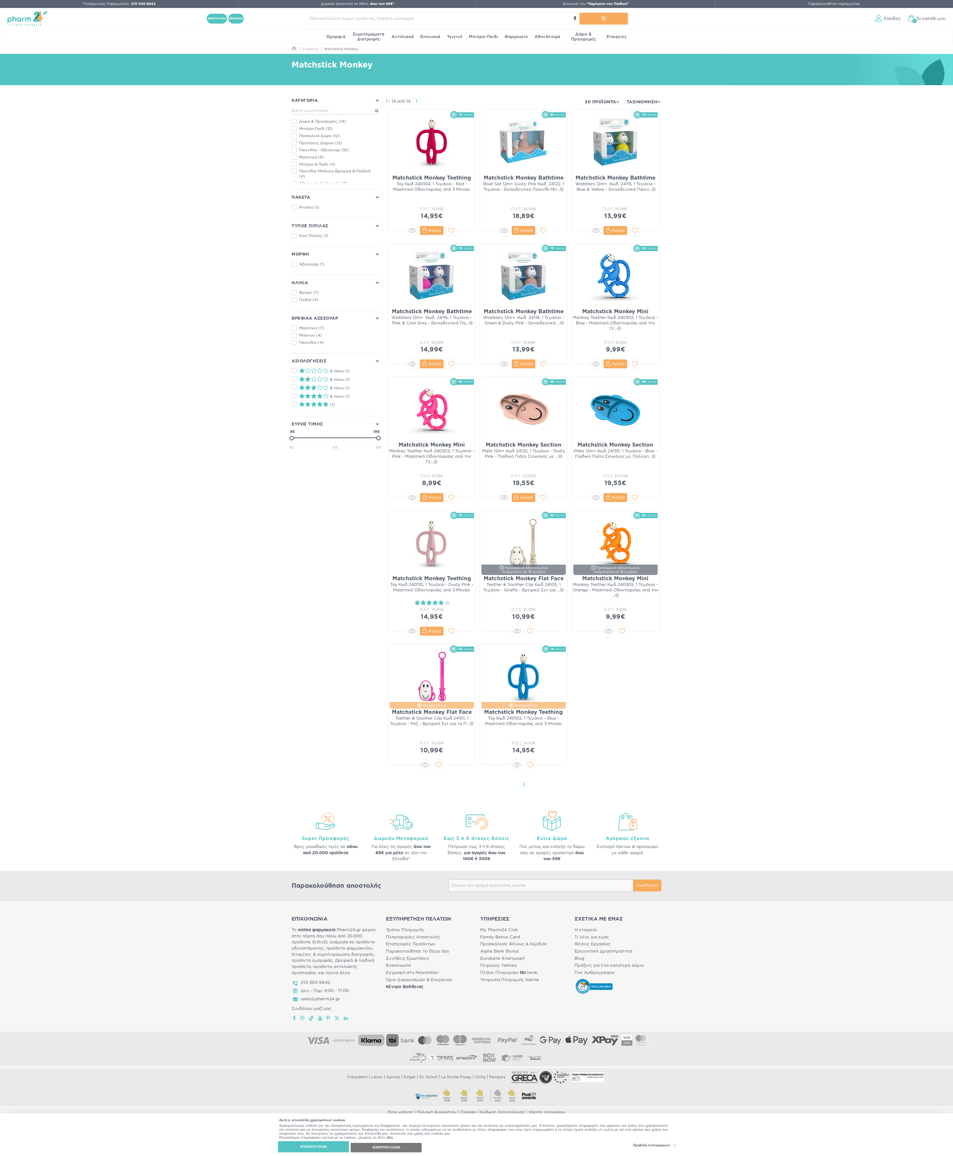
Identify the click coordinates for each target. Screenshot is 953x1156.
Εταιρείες (617, 37)
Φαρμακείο (516, 37)
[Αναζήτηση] (603, 19)
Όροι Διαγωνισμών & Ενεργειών (419, 980)
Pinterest (328, 1018)
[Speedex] (466, 1057)
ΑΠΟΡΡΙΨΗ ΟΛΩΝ (386, 1147)
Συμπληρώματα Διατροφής (369, 36)
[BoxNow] (489, 1057)
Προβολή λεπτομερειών (651, 1145)
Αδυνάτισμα (547, 37)
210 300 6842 (315, 982)
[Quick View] (412, 230)
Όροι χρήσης (400, 1112)
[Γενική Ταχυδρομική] (441, 1057)
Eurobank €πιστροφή (502, 958)
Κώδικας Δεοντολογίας (502, 1112)
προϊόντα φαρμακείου (349, 948)
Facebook (295, 1018)
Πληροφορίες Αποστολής (413, 937)
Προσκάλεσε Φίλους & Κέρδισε (513, 944)
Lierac (377, 1077)
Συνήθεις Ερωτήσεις (408, 958)
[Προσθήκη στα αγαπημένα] (451, 230)
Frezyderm (357, 1077)
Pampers (497, 1077)
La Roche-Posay (456, 1077)
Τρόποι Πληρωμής (405, 930)
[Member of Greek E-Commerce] (524, 1077)
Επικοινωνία (398, 965)
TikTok (311, 1018)
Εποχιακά (430, 37)
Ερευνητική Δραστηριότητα (603, 951)
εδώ (389, 1138)
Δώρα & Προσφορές (583, 36)
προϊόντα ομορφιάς (312, 960)
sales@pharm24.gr (320, 999)
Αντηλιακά (403, 37)
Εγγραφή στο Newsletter (412, 972)
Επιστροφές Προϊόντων (410, 944)
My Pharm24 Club (499, 930)
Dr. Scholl (428, 1077)
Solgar (410, 1077)
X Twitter (337, 1018)
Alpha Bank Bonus (499, 951)
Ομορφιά (336, 37)
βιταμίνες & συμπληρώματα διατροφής (333, 954)
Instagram (302, 1018)
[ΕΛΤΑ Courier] (418, 1057)
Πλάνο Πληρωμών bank (509, 972)
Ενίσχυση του (596, 4)
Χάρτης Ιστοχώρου (547, 1112)
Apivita (393, 1077)
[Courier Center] (512, 1057)
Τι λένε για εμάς (592, 937)
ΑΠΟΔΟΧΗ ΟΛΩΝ (313, 1147)
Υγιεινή (455, 37)
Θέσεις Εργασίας (593, 944)
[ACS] (535, 1057)
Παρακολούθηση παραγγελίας (834, 4)
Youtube (320, 1018)
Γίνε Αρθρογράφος (595, 972)
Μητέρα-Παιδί (483, 37)
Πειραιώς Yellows (498, 965)
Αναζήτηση (647, 885)
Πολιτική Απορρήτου (437, 1112)
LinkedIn (346, 1018)
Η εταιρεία (586, 930)
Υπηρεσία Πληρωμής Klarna (509, 980)
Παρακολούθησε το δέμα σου (417, 951)
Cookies (468, 1112)
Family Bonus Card (500, 937)
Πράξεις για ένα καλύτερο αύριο (609, 965)
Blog (579, 958)
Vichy (480, 1077)
